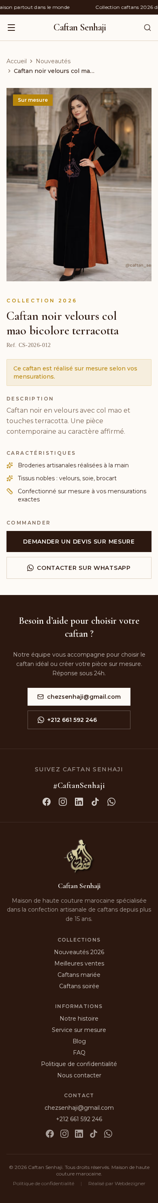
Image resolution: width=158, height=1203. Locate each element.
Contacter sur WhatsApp (83, 568)
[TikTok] (94, 1134)
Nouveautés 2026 (79, 952)
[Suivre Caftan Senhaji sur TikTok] (95, 802)
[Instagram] (64, 1134)
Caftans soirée (79, 986)
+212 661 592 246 (72, 720)
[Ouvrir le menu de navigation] (11, 27)
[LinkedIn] (79, 1134)
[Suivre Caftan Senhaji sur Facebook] (47, 802)
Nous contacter (79, 1075)
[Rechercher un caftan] (147, 28)
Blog (79, 1041)
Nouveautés (53, 61)
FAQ (79, 1052)
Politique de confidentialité (79, 1064)
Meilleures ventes (79, 963)
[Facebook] (50, 1134)
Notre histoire (79, 1018)
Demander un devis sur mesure (79, 541)
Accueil (16, 61)
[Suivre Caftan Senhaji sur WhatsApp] (111, 802)
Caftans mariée (79, 974)
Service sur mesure (79, 1030)
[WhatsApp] (108, 1134)
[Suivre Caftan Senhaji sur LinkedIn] (79, 802)
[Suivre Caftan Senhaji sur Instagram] (63, 802)
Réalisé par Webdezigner (116, 1183)
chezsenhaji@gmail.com (84, 696)
